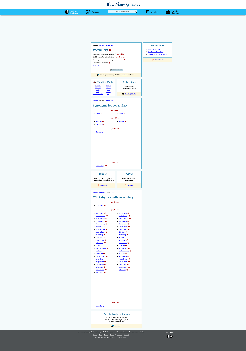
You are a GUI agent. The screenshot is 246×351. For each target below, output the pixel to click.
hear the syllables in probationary (129, 259)
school (108, 88)
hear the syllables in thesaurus (104, 124)
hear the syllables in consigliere (105, 205)
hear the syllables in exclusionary (129, 226)
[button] (136, 12)
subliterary (122, 264)
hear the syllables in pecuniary (104, 253)
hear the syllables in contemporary (130, 218)
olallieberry (100, 306)
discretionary (100, 224)
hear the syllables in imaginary (104, 237)
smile (108, 90)
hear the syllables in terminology (106, 165)
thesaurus (99, 124)
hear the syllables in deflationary (106, 221)
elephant (98, 88)
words (121, 114)
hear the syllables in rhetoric (125, 121)
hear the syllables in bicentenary (128, 213)
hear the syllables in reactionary (105, 264)
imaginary (99, 237)
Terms (106, 335)
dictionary (99, 132)
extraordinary (100, 232)
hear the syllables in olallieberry (105, 306)
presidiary (99, 259)
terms (98, 114)
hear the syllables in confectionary (107, 216)
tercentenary (123, 267)
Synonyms (101, 45)
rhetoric (121, 121)
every (108, 94)
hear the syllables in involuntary (128, 243)
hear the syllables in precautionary (107, 256)
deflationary (100, 221)
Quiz (112, 45)
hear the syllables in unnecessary (106, 269)
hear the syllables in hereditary (104, 234)
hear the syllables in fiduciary (126, 232)
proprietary (100, 262)
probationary (123, 259)
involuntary (123, 243)
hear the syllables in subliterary (127, 264)
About (95, 335)
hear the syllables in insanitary (127, 240)
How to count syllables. (155, 52)
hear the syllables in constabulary (106, 218)
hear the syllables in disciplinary (128, 221)
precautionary (100, 256)
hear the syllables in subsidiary (104, 267)
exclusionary (123, 227)
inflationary (100, 240)
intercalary (99, 243)
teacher (108, 86)
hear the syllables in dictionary (104, 132)
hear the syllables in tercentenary (129, 267)
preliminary (123, 256)
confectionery (123, 216)
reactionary (100, 264)
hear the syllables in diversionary (129, 224)
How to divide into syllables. (157, 54)
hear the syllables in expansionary (106, 229)
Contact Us (124, 74)
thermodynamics (98, 94)
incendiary (122, 237)
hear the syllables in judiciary (126, 245)
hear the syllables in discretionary (106, 224)
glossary (99, 121)
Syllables (95, 100)
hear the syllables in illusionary (127, 234)
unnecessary (100, 270)
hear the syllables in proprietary (105, 261)
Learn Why (129, 185)
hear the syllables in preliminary (128, 256)
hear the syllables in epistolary (104, 226)
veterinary (122, 270)
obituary (99, 251)
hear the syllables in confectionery (129, 216)
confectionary (100, 216)
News (100, 335)
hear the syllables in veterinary (127, 269)
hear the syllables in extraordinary (107, 232)
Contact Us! (117, 326)
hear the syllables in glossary (103, 121)
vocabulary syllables (110, 50)
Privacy (112, 335)
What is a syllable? (154, 49)
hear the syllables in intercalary (105, 243)
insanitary (122, 240)
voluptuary (99, 272)
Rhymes (108, 45)
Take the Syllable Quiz (130, 94)
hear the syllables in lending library (107, 248)
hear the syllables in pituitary (126, 253)
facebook (168, 336)
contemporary (123, 218)
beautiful (98, 86)
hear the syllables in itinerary (103, 245)
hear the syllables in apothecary (105, 213)
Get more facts (103, 185)
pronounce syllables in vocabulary (109, 63)
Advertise (119, 335)
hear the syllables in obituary (103, 251)
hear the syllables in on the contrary (130, 251)
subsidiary (99, 267)
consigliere (99, 205)
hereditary (99, 235)
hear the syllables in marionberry (129, 248)
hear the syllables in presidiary (104, 259)
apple (97, 90)
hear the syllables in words (124, 113)
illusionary (122, 235)
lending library (101, 248)
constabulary (100, 218)
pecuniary (99, 254)
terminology (100, 166)
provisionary (123, 262)
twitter (171, 336)
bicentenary (123, 213)
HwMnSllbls (123, 4)
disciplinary (123, 221)
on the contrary (124, 251)
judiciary (122, 245)
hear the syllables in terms (101, 113)
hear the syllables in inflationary (105, 240)
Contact (126, 335)
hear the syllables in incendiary (127, 237)
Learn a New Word (116, 70)
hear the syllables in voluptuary (105, 272)
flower (108, 92)
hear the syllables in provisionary (129, 261)
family (98, 92)
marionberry (123, 248)
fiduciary (122, 232)
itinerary (99, 245)
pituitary (122, 254)
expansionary (100, 229)
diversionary (123, 224)
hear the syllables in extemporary (129, 229)
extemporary (123, 229)
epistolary (99, 227)
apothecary (99, 213)
